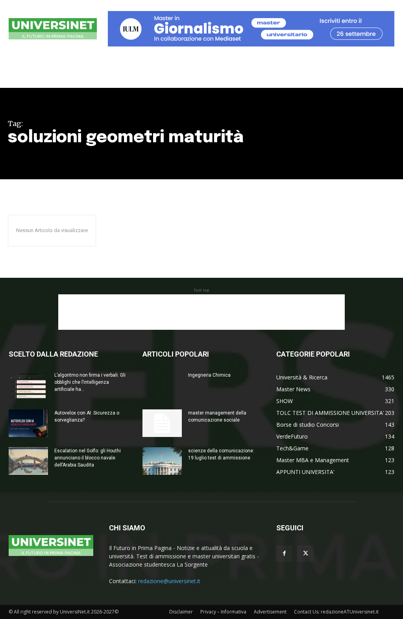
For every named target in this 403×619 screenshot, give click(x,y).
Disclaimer (181, 611)
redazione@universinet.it (169, 581)
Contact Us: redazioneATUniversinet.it (336, 611)
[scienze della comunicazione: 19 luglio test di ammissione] (162, 461)
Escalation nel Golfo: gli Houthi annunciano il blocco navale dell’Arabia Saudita (87, 458)
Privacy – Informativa (223, 611)
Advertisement (270, 611)
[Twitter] (305, 553)
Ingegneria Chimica (209, 375)
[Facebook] (284, 553)
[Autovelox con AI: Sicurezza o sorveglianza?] (28, 423)
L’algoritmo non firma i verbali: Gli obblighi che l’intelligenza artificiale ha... (90, 382)
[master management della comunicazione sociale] (162, 423)
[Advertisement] (201, 312)
